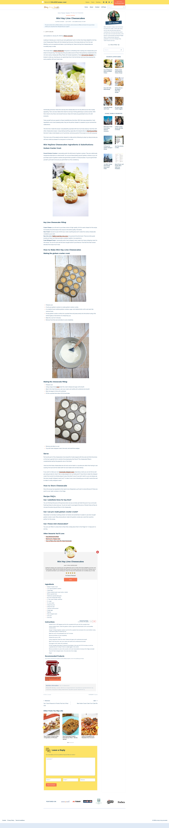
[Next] (97, 727)
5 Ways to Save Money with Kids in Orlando (119, 128)
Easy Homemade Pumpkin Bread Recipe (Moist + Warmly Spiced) (70, 738)
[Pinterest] (109, 2)
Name (48, 779)
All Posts (103, 7)
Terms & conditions (20, 820)
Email (65, 779)
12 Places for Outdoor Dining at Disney (108, 148)
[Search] (121, 49)
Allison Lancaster (60, 21)
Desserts (68, 15)
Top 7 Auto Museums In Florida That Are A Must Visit (56, 703)
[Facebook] (103, 2)
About (91, 7)
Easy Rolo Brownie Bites (52, 536)
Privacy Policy (10, 820)
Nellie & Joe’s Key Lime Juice (60, 236)
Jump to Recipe (49, 31)
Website (83, 779)
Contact (97, 7)
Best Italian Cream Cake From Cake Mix (87, 702)
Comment (49, 759)
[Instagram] (106, 2)
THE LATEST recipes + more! (58, 2)
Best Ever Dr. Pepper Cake (53, 538)
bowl (58, 387)
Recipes (73, 15)
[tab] (73, 742)
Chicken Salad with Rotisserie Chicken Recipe (118, 71)
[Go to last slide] (44, 727)
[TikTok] (112, 2)
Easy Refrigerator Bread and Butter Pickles (108, 71)
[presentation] (52, 724)
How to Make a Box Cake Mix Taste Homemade (59, 541)
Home (86, 7)
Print (70, 579)
